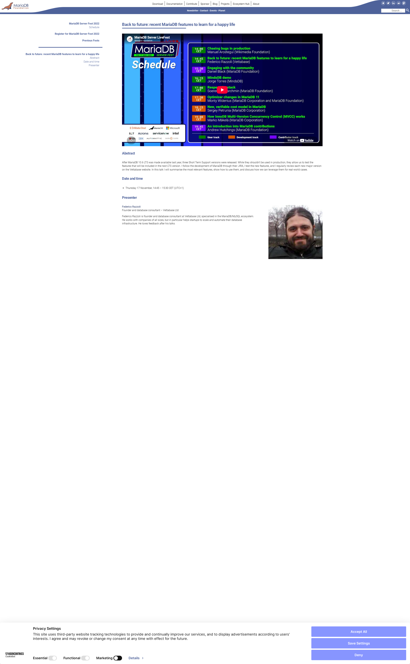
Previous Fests (90, 40)
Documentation (174, 3)
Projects (225, 3)
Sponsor (205, 3)
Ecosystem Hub (241, 3)
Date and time (91, 61)
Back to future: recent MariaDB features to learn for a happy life (62, 54)
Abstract (94, 57)
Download (157, 3)
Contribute (191, 3)
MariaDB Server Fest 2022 (84, 23)
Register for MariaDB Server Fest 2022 (77, 34)
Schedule (94, 27)
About (256, 3)
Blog (215, 3)
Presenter (94, 65)
